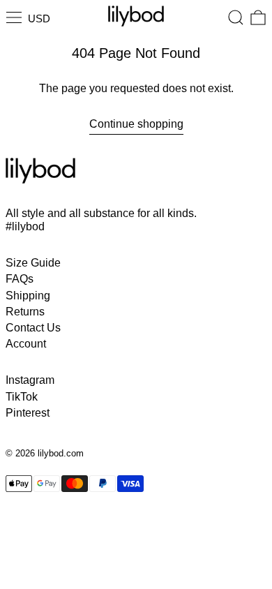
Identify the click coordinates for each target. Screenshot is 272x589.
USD (39, 18)
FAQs (19, 279)
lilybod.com (61, 453)
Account (26, 344)
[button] (235, 17)
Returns (25, 312)
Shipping (28, 295)
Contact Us (33, 328)
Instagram (30, 380)
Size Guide (33, 263)
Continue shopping (136, 124)
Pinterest (28, 413)
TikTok (22, 397)
